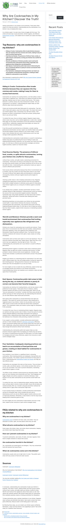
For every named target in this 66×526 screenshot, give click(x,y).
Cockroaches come (7, 419)
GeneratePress (42, 524)
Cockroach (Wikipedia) (14, 466)
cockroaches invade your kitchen (25, 359)
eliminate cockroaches (28, 321)
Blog (25, 3)
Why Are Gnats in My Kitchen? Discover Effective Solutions (17, 517)
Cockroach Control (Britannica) (21, 475)
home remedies (26, 513)
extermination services (8, 35)
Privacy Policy (22, 7)
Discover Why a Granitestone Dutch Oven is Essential (15, 515)
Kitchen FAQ (41, 3)
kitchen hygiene (33, 513)
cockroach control (8, 513)
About (20, 3)
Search (50, 15)
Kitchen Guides (32, 3)
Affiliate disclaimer (51, 3)
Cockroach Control (7, 475)
